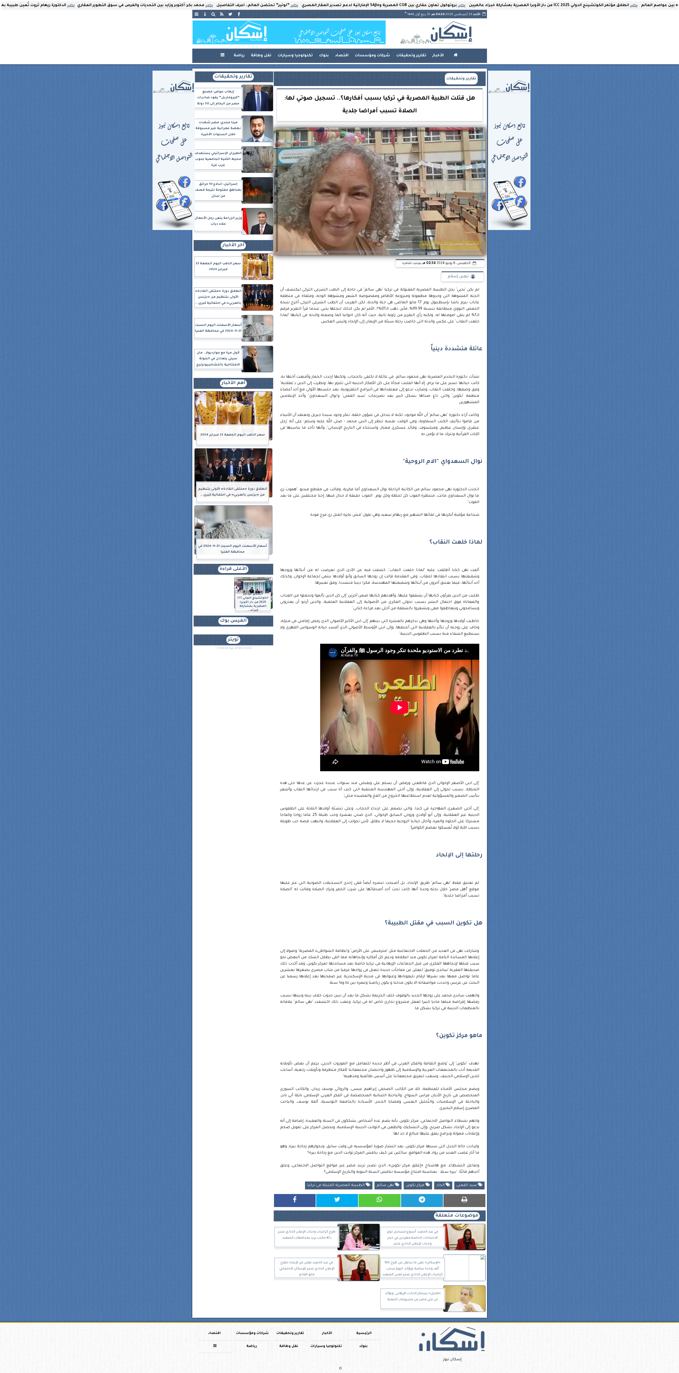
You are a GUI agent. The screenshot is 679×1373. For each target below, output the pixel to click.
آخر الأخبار (233, 245)
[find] (213, 14)
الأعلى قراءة (233, 569)
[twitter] (230, 14)
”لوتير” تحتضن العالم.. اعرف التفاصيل (338, 5)
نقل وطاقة (261, 56)
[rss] (222, 14)
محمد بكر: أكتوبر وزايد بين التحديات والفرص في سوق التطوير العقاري (226, 5)
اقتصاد (342, 56)
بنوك (324, 56)
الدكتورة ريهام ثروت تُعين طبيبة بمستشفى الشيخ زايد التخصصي (90, 5)
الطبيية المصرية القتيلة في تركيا (336, 1185)
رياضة (239, 56)
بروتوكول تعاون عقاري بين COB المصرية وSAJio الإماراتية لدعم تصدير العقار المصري (465, 5)
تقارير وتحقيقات (411, 56)
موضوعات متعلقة (457, 1215)
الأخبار (438, 56)
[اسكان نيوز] (289, 32)
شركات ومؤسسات (372, 56)
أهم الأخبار (233, 383)
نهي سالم (386, 1185)
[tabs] (196, 14)
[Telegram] (422, 1200)
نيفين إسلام (458, 277)
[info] (205, 14)
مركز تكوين (415, 1185)
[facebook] (239, 14)
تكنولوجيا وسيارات (295, 56)
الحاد (441, 1185)
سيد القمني (467, 1185)
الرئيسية (364, 1333)
